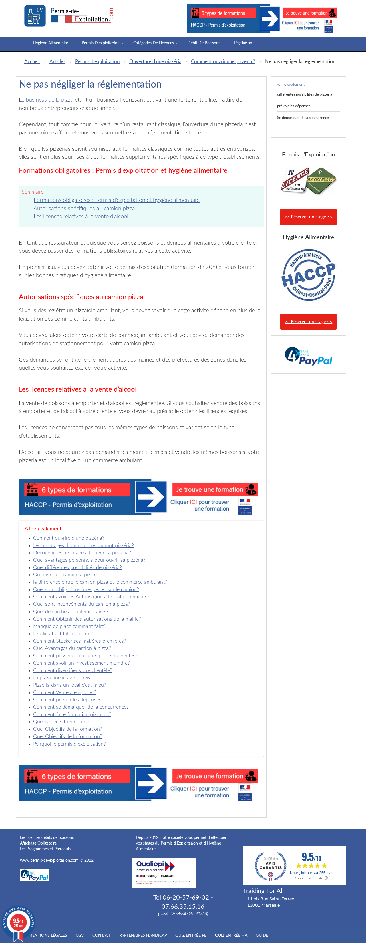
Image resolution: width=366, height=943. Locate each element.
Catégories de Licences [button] (154, 43)
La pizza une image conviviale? (66, 677)
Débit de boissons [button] (204, 43)
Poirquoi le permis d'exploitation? (69, 744)
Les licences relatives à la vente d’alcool (81, 216)
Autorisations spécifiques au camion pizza (84, 208)
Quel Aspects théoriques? (61, 721)
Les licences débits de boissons (47, 838)
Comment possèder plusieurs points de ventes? (85, 655)
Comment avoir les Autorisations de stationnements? (91, 596)
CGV (80, 936)
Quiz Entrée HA (231, 936)
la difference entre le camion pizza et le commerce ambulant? (100, 582)
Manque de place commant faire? (69, 626)
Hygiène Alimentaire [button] (51, 43)
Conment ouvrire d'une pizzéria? (68, 538)
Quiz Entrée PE (190, 936)
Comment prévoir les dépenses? (68, 699)
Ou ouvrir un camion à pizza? (65, 574)
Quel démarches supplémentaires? (71, 611)
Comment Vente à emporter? (64, 692)
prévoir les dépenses (294, 106)
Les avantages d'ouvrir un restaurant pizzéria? (83, 545)
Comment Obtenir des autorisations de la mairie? (87, 619)
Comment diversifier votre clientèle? (72, 670)
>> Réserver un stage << (308, 217)
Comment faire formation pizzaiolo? (72, 714)
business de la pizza (49, 100)
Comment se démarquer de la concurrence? (81, 707)
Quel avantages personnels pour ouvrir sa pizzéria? (89, 560)
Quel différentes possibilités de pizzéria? (77, 567)
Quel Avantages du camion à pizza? (72, 648)
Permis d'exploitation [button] (101, 43)
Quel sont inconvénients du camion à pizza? (81, 604)
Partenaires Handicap (143, 936)
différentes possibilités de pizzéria (304, 94)
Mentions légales (48, 936)
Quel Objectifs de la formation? (67, 729)
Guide (262, 936)
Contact (101, 936)
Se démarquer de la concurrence (303, 118)
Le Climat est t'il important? (63, 633)
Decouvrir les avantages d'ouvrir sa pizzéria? (82, 552)
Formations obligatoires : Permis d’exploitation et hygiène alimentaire (117, 200)
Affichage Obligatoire (38, 843)
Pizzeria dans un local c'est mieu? (69, 685)
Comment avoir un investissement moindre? (81, 663)
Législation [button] (243, 43)
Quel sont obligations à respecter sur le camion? (86, 589)
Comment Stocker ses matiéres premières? (79, 641)
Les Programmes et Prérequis (45, 849)
